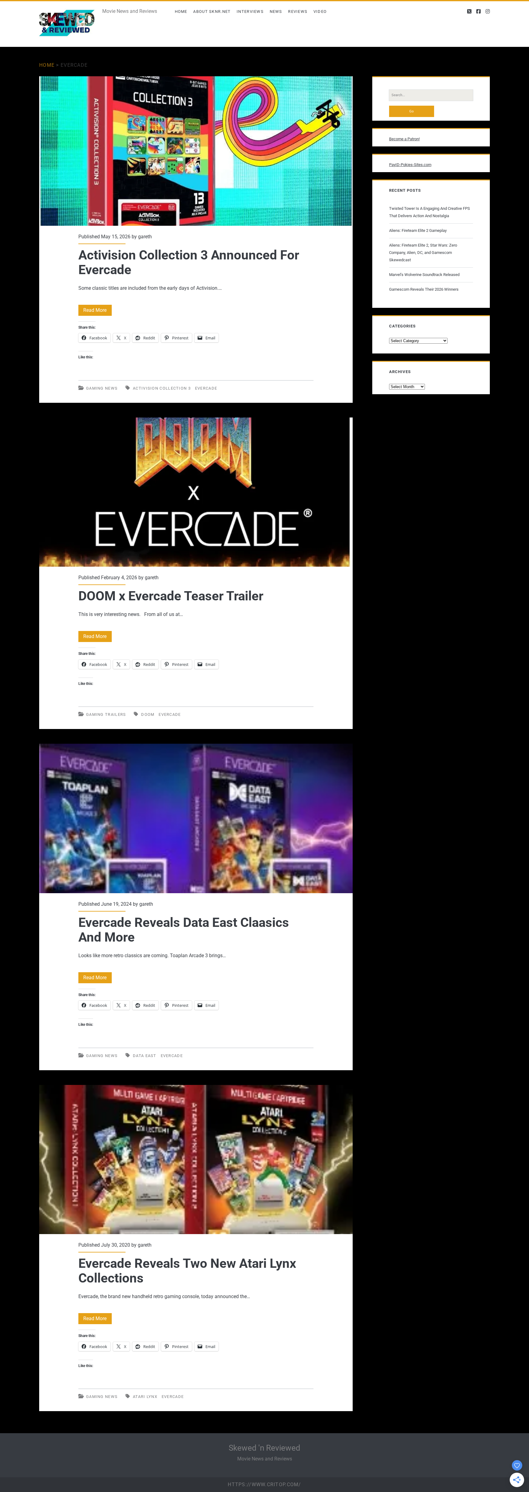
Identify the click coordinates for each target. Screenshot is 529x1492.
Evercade (206, 388)
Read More (97, 311)
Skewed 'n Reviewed (264, 1447)
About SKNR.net (212, 11)
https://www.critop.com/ (264, 1484)
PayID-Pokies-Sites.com (410, 164)
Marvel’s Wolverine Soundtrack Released (424, 274)
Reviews (297, 11)
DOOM (147, 714)
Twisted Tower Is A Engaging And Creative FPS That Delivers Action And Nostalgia (429, 212)
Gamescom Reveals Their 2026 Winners (424, 289)
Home (181, 11)
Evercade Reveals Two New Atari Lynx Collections (196, 1159)
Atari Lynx (145, 1396)
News (276, 11)
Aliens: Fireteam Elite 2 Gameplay (418, 230)
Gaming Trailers (106, 714)
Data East (144, 1055)
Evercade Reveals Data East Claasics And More (196, 818)
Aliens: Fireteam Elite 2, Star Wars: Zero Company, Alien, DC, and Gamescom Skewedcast (423, 252)
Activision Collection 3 (162, 388)
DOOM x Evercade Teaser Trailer (196, 492)
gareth (145, 237)
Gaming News (102, 388)
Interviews (250, 11)
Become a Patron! (404, 139)
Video (320, 11)
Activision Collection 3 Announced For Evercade (196, 151)
